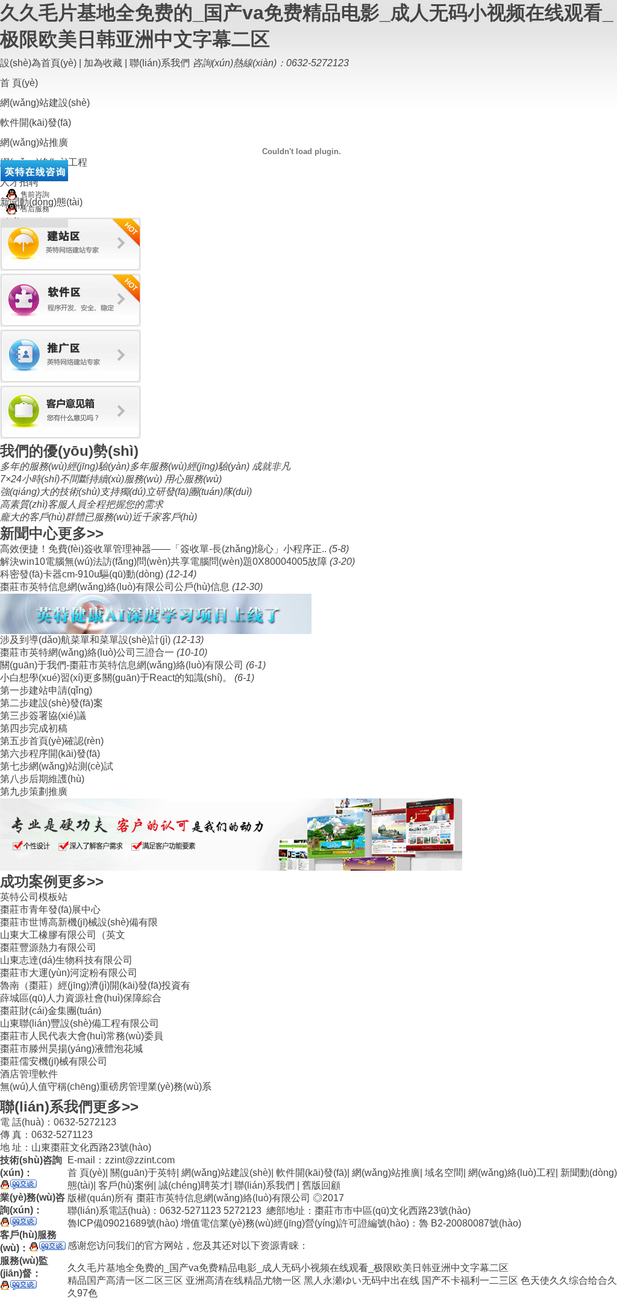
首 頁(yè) (19, 83)
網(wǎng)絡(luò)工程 (512, 1173)
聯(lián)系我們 (160, 63)
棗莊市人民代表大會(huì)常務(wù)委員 (81, 1036)
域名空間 (444, 1173)
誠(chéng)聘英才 (194, 1185)
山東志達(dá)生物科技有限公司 (66, 960)
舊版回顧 (321, 1185)
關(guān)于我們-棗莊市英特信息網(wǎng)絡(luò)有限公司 (123, 665)
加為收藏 (103, 63)
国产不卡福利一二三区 (470, 1280)
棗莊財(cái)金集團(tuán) (50, 1011)
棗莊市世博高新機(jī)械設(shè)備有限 (79, 922)
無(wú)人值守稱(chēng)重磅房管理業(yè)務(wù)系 (105, 1086)
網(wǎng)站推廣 (386, 1173)
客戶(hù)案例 (126, 1185)
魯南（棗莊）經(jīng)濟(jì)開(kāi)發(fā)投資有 (95, 985)
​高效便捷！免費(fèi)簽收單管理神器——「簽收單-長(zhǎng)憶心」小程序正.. (164, 549)
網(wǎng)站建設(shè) (226, 1173)
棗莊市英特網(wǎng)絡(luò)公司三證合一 (88, 652)
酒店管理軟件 (29, 1074)
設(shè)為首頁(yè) (38, 63)
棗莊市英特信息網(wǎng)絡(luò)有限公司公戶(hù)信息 (116, 587)
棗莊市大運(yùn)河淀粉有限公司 (68, 973)
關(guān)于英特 (143, 1173)
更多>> (81, 533)
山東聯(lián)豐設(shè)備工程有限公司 (79, 1023)
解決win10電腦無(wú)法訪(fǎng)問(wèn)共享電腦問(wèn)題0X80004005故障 (165, 561)
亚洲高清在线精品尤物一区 (243, 1280)
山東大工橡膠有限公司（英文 (62, 935)
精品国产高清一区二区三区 (125, 1280)
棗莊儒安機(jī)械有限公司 (53, 1061)
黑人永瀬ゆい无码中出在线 (361, 1280)
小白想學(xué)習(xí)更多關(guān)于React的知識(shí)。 (117, 678)
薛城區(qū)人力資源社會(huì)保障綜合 (80, 998)
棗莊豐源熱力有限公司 (48, 947)
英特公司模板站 (33, 897)
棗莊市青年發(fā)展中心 (50, 909)
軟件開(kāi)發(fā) (311, 1173)
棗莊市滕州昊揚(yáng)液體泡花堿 (71, 1048)
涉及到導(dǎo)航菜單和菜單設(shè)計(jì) (86, 640)
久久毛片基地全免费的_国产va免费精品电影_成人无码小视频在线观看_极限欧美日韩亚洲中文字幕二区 (288, 1268)
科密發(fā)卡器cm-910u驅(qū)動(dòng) (83, 574)
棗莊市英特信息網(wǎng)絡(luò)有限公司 (223, 1198)
